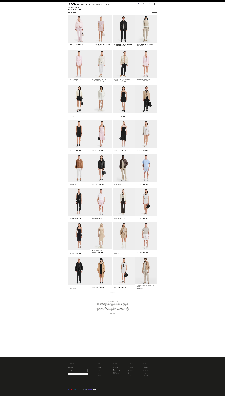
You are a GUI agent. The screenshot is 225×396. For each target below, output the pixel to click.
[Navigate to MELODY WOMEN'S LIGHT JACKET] (124, 215)
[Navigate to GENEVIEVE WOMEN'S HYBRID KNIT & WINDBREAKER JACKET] (101, 77)
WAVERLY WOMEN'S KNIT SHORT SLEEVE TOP (101, 44)
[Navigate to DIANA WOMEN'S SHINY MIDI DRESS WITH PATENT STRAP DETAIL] (79, 249)
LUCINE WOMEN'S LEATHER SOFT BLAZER (145, 149)
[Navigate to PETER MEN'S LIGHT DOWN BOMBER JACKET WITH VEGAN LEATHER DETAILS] (124, 42)
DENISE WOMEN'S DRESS (97, 250)
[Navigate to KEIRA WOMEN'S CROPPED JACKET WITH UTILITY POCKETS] (124, 249)
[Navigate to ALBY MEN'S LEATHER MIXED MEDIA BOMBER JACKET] (79, 284)
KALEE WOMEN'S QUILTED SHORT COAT (78, 44)
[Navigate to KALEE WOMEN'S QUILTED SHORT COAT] (79, 42)
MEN (87, 4)
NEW (78, 4)
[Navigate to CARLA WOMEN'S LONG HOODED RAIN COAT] (101, 284)
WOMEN (82, 4)
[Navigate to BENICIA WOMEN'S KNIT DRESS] (101, 147)
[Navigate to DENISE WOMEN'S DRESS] (101, 249)
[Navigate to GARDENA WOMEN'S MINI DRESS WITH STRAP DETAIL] (124, 112)
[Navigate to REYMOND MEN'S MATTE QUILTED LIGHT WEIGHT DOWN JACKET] (124, 77)
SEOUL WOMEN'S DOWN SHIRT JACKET (100, 114)
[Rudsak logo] (72, 4)
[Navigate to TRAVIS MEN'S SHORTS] (146, 181)
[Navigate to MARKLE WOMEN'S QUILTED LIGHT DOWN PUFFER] (79, 112)
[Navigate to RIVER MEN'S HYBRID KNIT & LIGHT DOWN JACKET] (146, 284)
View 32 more (112, 292)
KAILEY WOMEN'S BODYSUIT (75, 149)
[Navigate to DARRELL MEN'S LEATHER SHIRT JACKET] (79, 181)
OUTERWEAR (92, 4)
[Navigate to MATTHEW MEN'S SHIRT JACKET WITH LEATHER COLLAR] (146, 112)
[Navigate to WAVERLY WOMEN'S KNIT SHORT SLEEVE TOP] (101, 42)
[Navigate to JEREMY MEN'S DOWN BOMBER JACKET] (124, 181)
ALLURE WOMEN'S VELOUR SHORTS (144, 79)
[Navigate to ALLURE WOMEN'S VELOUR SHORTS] (146, 77)
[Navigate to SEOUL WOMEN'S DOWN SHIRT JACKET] (101, 112)
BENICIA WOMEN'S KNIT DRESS (98, 149)
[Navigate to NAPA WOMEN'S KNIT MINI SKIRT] (124, 284)
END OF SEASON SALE (75, 7)
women (113, 313)
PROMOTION (107, 4)
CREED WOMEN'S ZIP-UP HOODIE (76, 79)
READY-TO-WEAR (99, 4)
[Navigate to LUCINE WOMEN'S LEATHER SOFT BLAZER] (146, 147)
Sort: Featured (154, 12)
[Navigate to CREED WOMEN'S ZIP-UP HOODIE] (79, 77)
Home (69, 7)
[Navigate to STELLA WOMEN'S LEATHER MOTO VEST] (79, 215)
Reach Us (115, 363)
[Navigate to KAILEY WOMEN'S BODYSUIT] (79, 147)
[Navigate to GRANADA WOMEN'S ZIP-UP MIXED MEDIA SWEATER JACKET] (146, 42)
